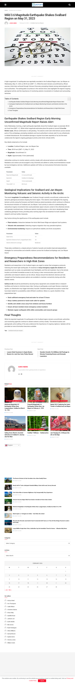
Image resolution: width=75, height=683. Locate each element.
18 (28, 583)
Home (6, 10)
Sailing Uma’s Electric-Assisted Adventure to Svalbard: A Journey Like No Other (14, 435)
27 (47, 587)
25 (28, 587)
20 (47, 583)
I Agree (42, 680)
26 (37, 587)
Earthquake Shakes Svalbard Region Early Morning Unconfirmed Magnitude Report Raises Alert (36, 102)
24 (18, 587)
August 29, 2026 (9, 412)
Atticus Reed (10, 600)
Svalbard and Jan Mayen (15, 10)
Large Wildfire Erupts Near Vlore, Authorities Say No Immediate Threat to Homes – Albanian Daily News (40, 528)
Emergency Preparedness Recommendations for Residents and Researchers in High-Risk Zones (37, 108)
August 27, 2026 (32, 410)
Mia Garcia (10, 624)
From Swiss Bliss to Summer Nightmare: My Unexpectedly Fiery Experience (32, 492)
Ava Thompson (11, 603)
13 (47, 579)
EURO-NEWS (13, 23)
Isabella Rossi (11, 615)
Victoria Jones (11, 640)
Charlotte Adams (12, 609)
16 (9, 583)
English (10, 445)
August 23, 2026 (9, 439)
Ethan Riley (10, 612)
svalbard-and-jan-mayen (16, 330)
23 (9, 587)
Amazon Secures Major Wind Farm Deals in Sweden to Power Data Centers (32, 499)
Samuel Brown (11, 633)
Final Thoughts (13, 110)
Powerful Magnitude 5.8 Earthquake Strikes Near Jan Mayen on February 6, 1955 (35, 406)
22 (65, 583)
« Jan (6, 590)
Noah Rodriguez (11, 627)
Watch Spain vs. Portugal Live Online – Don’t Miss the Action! (29, 513)
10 (18, 579)
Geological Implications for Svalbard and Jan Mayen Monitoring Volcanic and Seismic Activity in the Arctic (38, 105)
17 (18, 583)
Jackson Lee (10, 618)
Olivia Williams (11, 630)
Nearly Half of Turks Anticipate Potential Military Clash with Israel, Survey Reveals (34, 485)
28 (56, 587)
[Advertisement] (37, 71)
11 (28, 579)
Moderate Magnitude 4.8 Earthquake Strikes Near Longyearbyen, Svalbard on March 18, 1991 (37, 506)
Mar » (10, 590)
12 (37, 579)
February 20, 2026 (24, 23)
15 (65, 579)
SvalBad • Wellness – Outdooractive (37, 433)
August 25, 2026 (55, 408)
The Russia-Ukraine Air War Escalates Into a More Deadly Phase (29, 478)
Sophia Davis (11, 637)
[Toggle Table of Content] (68, 99)
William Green (11, 643)
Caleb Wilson (11, 606)
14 (56, 579)
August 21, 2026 (32, 435)
